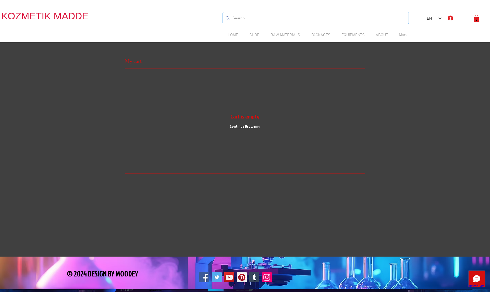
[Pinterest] (242, 277)
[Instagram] (267, 277)
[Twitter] (217, 277)
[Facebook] (204, 277)
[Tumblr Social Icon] (254, 277)
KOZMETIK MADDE (44, 16)
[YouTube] (229, 277)
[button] (476, 18)
